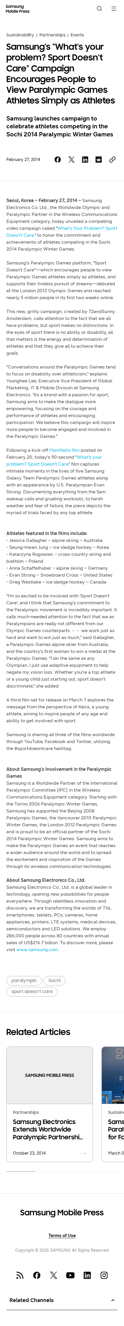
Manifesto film (64, 450)
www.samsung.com (37, 949)
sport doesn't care (32, 991)
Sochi (54, 980)
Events (77, 35)
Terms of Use (62, 1235)
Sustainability (20, 35)
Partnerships (52, 35)
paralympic (24, 980)
